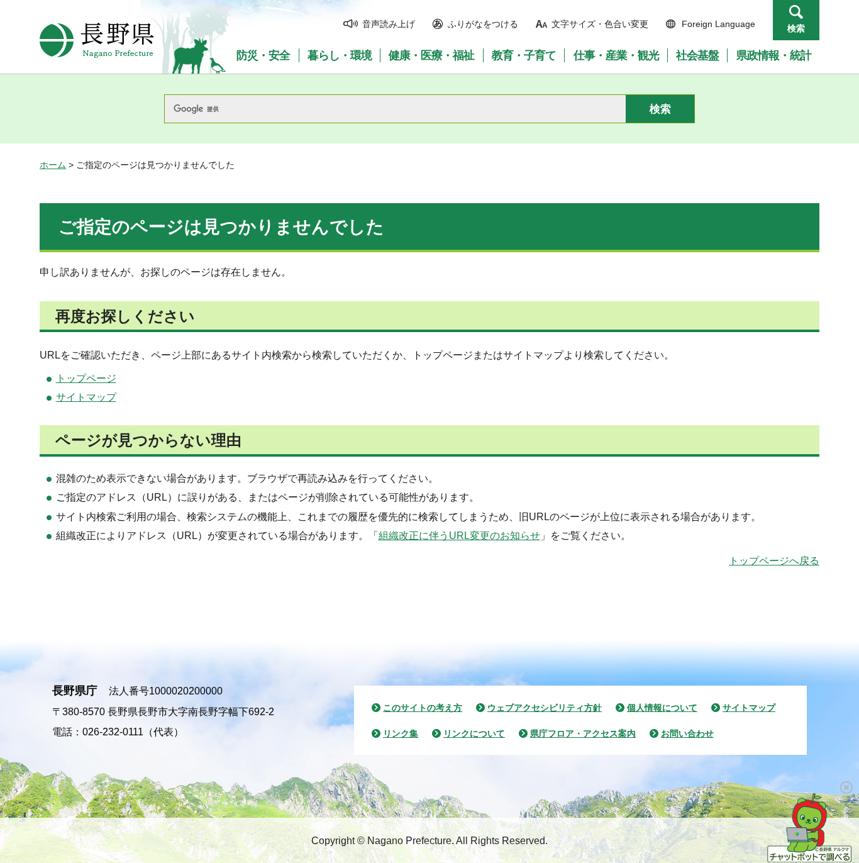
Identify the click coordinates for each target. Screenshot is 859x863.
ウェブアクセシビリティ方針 (544, 708)
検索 (796, 28)
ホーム (53, 165)
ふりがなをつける (483, 24)
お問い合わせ (687, 733)
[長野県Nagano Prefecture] (97, 40)
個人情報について (662, 708)
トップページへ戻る (774, 560)
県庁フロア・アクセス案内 (583, 733)
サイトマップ (86, 397)
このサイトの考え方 (422, 708)
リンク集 (400, 733)
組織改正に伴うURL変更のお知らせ (459, 535)
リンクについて (474, 733)
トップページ (86, 378)
